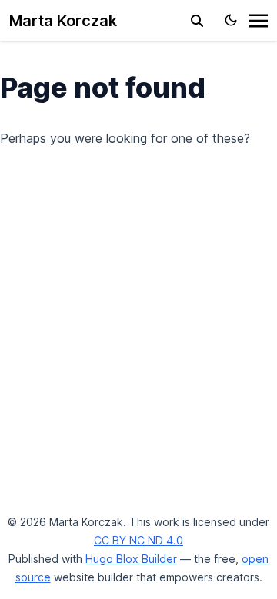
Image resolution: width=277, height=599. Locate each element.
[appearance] (231, 20)
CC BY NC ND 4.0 (138, 540)
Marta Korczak (63, 21)
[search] (197, 21)
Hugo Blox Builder (131, 558)
